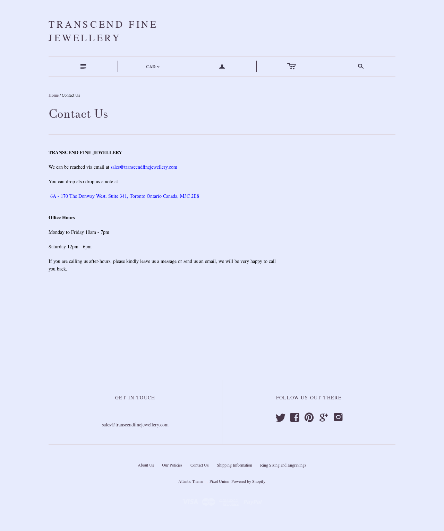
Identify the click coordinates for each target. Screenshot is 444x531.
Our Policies (172, 465)
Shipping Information (234, 465)
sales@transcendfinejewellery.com (144, 166)
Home (54, 95)
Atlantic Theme (190, 481)
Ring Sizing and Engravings (283, 465)
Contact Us (199, 465)
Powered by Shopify (248, 481)
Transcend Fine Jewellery (103, 30)
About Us (146, 465)
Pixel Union (219, 481)
